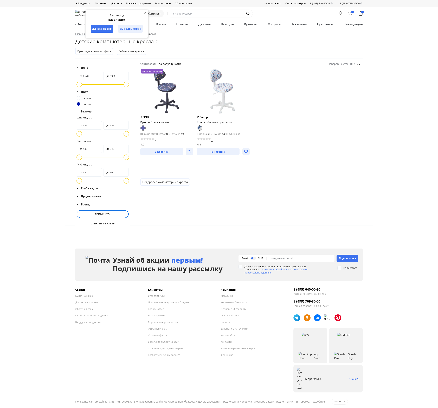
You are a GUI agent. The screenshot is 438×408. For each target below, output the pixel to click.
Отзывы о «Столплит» (233, 309)
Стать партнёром (295, 3)
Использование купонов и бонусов (168, 302)
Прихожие (325, 24)
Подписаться (347, 258)
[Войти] (340, 13)
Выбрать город (130, 29)
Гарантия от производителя (91, 315)
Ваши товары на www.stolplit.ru (239, 348)
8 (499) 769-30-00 (350, 3)
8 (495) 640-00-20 (306, 289)
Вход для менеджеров (88, 322)
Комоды (227, 24)
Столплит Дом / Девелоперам (165, 348)
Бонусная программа (138, 3)
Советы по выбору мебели (163, 341)
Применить (102, 214)
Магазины (101, 3)
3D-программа (183, 3)
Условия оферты (158, 335)
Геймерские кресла (131, 51)
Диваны (204, 24)
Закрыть (339, 401)
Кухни (161, 24)
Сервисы (154, 13)
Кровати (250, 24)
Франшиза (227, 355)
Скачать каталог (230, 315)
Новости (225, 322)
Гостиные (299, 24)
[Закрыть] (145, 12)
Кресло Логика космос (155, 122)
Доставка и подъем (86, 302)
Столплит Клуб (156, 295)
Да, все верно (102, 29)
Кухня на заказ (84, 295)
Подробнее (318, 401)
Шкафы (182, 24)
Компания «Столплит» (234, 302)
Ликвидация (353, 24)
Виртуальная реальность (163, 322)
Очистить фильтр (103, 223)
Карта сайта (228, 335)
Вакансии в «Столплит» (234, 328)
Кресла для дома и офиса (94, 51)
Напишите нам (272, 3)
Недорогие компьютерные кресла (165, 182)
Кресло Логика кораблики (214, 122)
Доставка (116, 3)
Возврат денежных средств (164, 355)
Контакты (226, 341)
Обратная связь (84, 309)
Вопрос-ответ (163, 3)
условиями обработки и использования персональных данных (276, 271)
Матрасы (274, 24)
